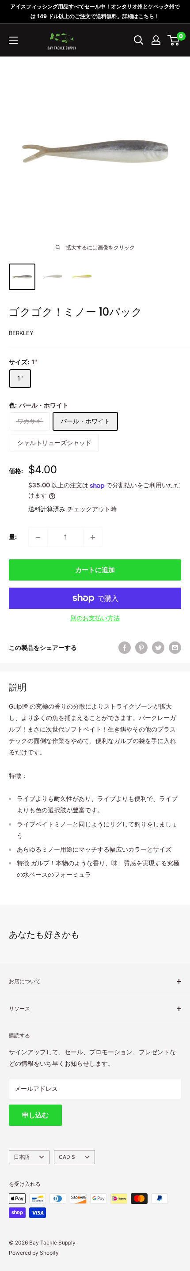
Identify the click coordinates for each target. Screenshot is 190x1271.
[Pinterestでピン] (141, 647)
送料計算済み (46, 509)
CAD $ (67, 1157)
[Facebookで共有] (124, 647)
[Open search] (139, 40)
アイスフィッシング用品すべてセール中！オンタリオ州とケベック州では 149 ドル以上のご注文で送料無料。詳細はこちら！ (95, 11)
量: (13, 536)
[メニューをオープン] (13, 40)
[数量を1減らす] (38, 537)
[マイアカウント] (156, 40)
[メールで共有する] (175, 647)
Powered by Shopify (34, 1252)
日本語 (22, 1157)
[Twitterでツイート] (158, 647)
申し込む (35, 1115)
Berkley (21, 332)
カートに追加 (95, 570)
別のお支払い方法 (95, 618)
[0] (173, 40)
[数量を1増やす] (93, 537)
